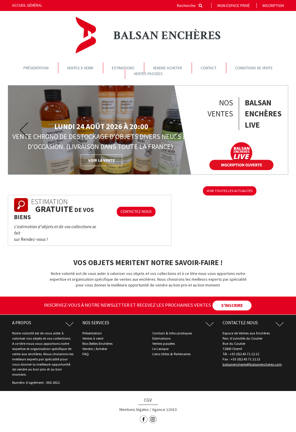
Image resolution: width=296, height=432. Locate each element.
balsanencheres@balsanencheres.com (252, 364)
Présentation (36, 67)
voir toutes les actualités (230, 191)
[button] (22, 130)
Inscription (273, 5)
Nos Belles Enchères (97, 343)
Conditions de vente (254, 67)
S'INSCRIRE (232, 305)
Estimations (123, 67)
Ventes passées (148, 73)
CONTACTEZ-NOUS (136, 211)
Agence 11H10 (164, 409)
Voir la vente (101, 160)
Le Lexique (160, 349)
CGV (148, 400)
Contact (209, 67)
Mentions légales (134, 409)
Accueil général (27, 5)
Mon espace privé (233, 5)
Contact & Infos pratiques (172, 333)
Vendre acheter (167, 67)
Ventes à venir (80, 67)
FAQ (85, 354)
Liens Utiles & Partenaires (171, 354)
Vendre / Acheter (94, 349)
